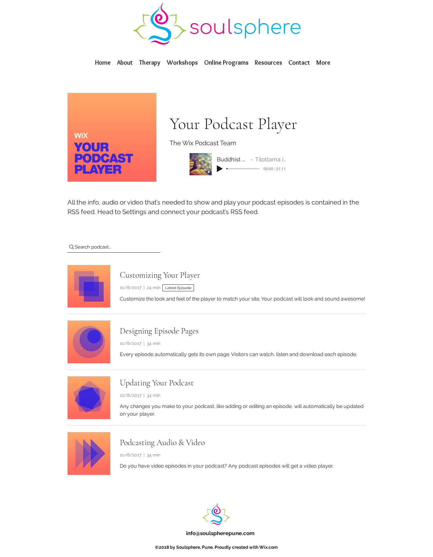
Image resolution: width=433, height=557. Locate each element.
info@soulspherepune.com (220, 533)
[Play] (220, 168)
